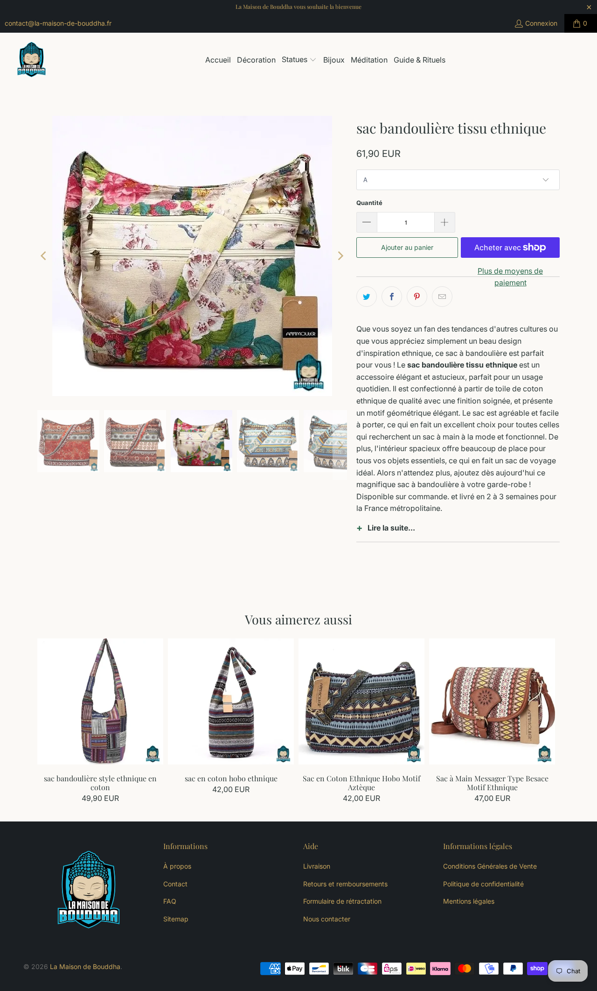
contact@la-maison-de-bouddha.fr (58, 23)
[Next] (340, 256)
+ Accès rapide (100, 722)
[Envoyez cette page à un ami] (442, 296)
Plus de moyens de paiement (510, 277)
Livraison (316, 866)
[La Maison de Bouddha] (31, 60)
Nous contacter (326, 919)
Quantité (369, 202)
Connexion (541, 23)
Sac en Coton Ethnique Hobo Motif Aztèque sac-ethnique (361, 701)
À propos (177, 866)
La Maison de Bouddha (85, 966)
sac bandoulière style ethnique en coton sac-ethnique (100, 701)
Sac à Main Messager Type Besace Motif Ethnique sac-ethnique (492, 701)
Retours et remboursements (345, 884)
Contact (175, 884)
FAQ (169, 901)
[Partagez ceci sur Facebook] (392, 296)
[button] (299, 60)
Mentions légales (468, 901)
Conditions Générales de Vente (490, 866)
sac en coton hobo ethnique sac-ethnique (231, 701)
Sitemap (175, 919)
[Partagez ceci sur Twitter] (366, 296)
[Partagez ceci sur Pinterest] (417, 296)
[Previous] (44, 256)
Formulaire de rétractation (342, 901)
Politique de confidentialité (483, 884)
